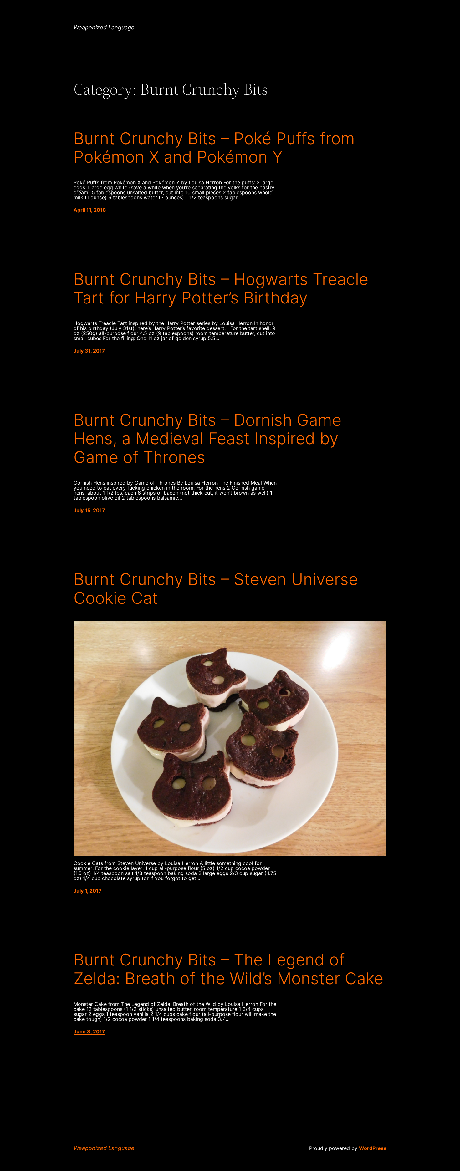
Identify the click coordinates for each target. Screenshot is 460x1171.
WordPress (372, 1148)
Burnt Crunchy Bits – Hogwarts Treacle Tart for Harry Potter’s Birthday (221, 289)
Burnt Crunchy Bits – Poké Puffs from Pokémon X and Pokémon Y (214, 148)
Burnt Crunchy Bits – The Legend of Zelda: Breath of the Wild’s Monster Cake (228, 969)
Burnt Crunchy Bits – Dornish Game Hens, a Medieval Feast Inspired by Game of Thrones (207, 439)
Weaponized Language (104, 27)
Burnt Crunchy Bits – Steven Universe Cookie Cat (216, 589)
